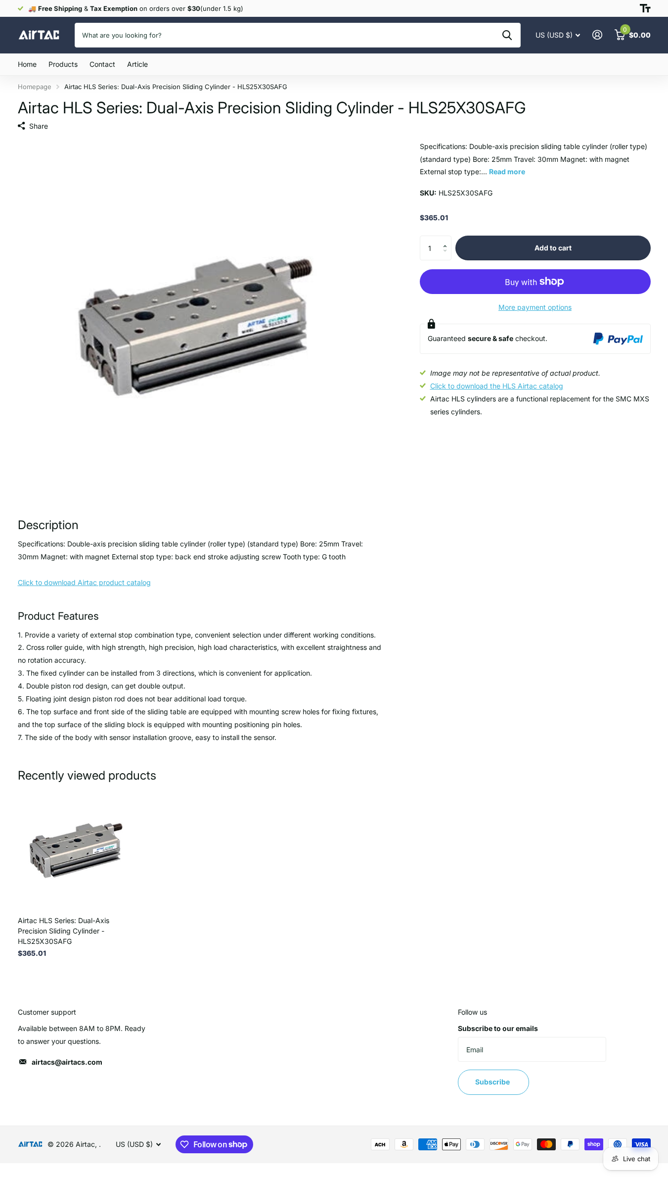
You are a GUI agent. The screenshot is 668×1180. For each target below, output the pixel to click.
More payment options (535, 307)
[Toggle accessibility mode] (645, 8)
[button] (447, 239)
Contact (102, 64)
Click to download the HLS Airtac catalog (496, 386)
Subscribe (493, 1082)
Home (27, 64)
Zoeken (507, 35)
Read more (507, 171)
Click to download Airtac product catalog (84, 582)
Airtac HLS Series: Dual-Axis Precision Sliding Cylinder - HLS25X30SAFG (63, 930)
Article (137, 64)
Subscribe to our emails (498, 1028)
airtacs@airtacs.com (67, 1062)
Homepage (34, 87)
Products (63, 64)
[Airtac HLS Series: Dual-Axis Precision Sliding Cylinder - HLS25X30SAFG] (78, 848)
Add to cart (553, 248)
